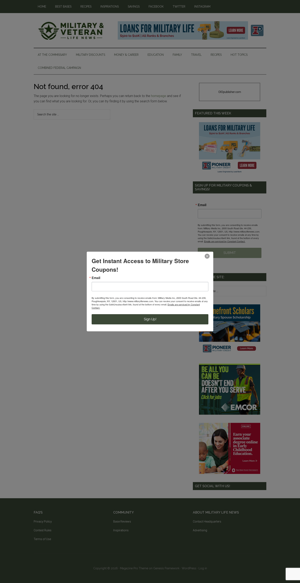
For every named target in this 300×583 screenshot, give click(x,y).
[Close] (207, 256)
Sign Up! (150, 319)
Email (96, 277)
